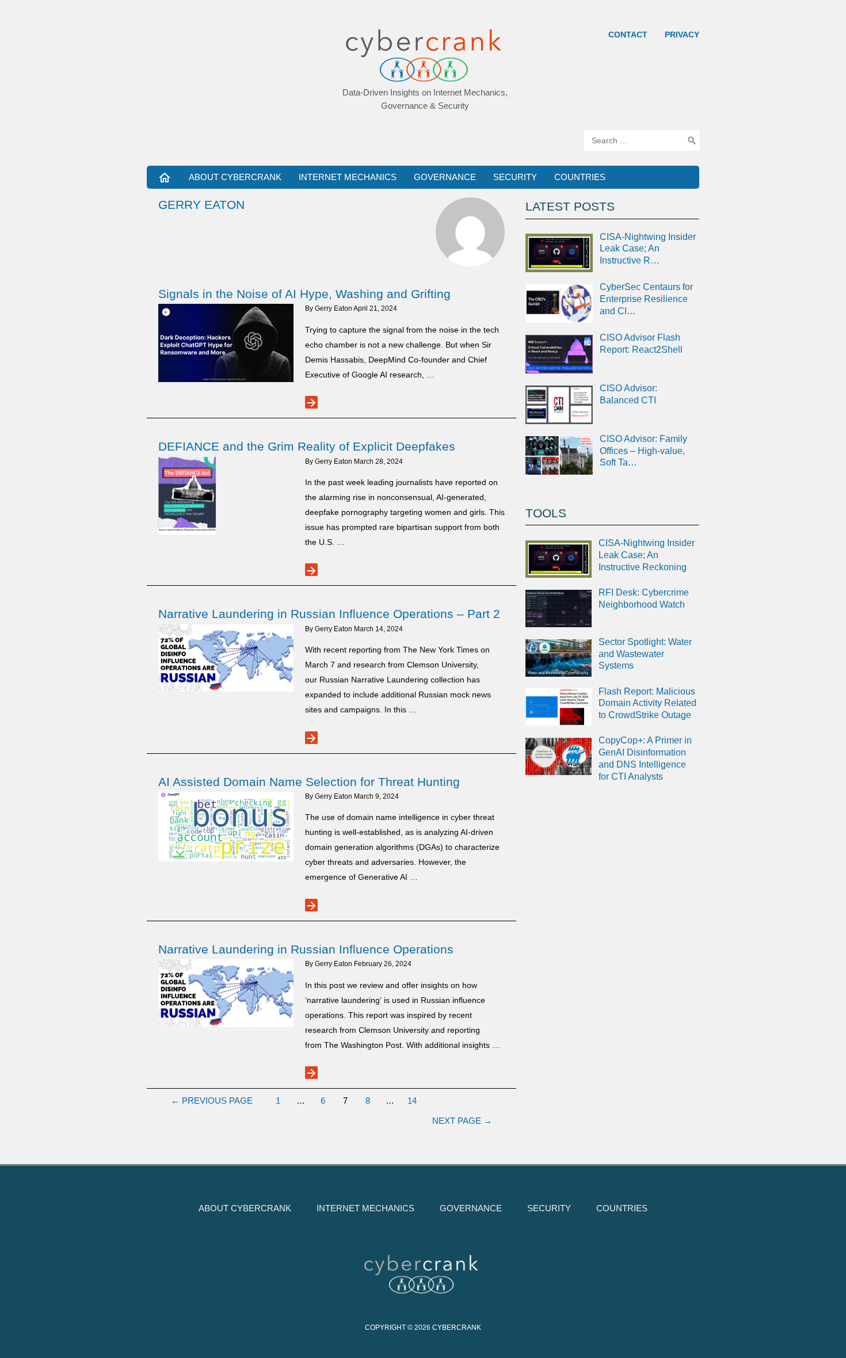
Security (515, 177)
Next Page (462, 1121)
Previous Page (212, 1100)
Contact (627, 34)
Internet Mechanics (348, 177)
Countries (579, 177)
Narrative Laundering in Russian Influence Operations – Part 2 (329, 613)
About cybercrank (235, 177)
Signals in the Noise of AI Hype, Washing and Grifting (304, 293)
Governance (445, 177)
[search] (634, 140)
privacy (682, 34)
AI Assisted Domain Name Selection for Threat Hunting (309, 781)
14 (412, 1100)
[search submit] (692, 140)
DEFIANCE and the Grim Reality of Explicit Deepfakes (306, 446)
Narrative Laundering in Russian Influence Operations (306, 949)
